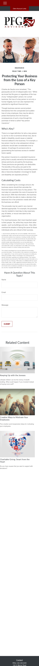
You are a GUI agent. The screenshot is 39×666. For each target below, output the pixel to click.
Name (4, 279)
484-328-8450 (22, 663)
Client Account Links (19, 9)
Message (5, 305)
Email (4, 292)
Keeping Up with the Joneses (12, 375)
